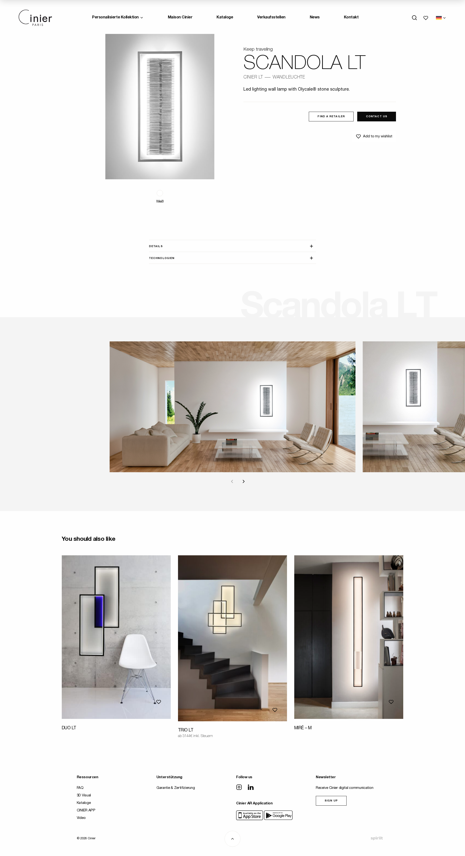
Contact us (376, 116)
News (315, 18)
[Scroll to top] (232, 839)
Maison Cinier (180, 18)
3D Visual (84, 795)
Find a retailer (331, 116)
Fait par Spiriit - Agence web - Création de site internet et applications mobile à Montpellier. (377, 838)
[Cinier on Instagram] (239, 787)
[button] (160, 193)
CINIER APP (86, 810)
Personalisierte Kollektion (115, 18)
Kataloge (225, 18)
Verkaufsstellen (271, 18)
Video (81, 818)
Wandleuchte (289, 77)
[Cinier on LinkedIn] (251, 787)
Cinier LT (253, 77)
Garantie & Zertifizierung (175, 788)
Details (156, 246)
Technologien (161, 258)
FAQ (80, 788)
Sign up (331, 801)
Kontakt (351, 18)
